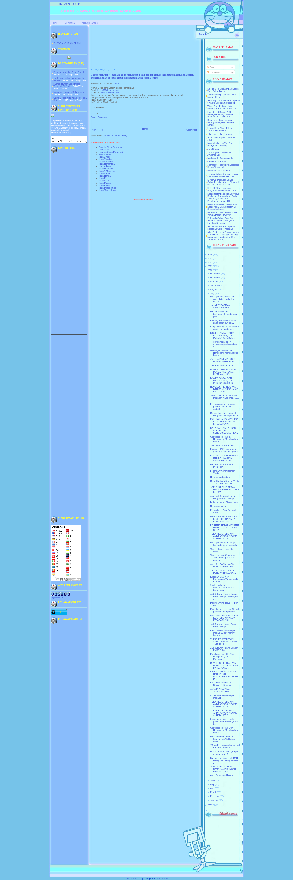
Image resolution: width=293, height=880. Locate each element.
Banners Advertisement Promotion (221, 465)
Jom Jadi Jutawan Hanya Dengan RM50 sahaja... (223, 497)
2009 (210, 805)
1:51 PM (115, 83)
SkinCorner (162, 879)
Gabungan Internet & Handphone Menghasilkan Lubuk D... (224, 439)
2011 (210, 266)
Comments (215, 72)
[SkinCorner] (221, 817)
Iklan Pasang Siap (107, 188)
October (214, 281)
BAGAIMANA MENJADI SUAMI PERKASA (221, 683)
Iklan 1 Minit (104, 157)
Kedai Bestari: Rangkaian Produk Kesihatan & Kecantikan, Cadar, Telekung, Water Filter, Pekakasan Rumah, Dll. (223, 197)
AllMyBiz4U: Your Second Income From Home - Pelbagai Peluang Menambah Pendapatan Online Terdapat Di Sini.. (223, 236)
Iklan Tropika (105, 159)
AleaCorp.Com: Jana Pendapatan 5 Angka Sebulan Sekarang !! (223, 101)
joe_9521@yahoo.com (108, 90)
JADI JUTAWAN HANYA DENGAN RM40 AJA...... (223, 565)
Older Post (191, 130)
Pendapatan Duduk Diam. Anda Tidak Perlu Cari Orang (222, 298)
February (214, 796)
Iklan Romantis (106, 168)
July (212, 293)
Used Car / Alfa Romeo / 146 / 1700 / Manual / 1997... (224, 482)
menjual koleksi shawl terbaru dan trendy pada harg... (224, 327)
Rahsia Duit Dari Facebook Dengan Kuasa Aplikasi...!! (224, 414)
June (212, 780)
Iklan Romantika (107, 164)
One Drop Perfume (216, 161)
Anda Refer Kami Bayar (221, 775)
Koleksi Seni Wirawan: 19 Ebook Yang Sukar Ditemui (223, 90)
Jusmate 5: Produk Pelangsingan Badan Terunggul (223, 166)
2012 (210, 262)
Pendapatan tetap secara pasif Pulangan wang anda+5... (222, 406)
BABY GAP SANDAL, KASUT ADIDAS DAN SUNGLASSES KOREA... (224, 430)
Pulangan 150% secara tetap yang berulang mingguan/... (224, 450)
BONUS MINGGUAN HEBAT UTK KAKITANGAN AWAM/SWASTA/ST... (224, 458)
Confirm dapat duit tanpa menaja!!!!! (222, 696)
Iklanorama (104, 173)
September (215, 285)
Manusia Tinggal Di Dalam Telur (68, 92)
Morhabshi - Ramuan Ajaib (220, 158)
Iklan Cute (104, 180)
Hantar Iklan (105, 166)
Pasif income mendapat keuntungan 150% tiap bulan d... (222, 739)
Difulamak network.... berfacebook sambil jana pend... (223, 314)
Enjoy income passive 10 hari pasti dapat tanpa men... (224, 610)
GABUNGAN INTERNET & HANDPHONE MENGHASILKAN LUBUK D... (224, 675)
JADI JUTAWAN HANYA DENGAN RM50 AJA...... (223, 571)
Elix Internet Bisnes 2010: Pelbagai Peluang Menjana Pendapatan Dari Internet (220, 114)
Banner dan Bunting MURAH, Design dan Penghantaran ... (224, 760)
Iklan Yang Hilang (107, 190)
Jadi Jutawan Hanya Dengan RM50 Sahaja (224, 649)
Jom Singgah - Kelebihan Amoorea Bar (219, 153)
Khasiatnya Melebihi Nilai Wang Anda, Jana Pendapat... (222, 656)
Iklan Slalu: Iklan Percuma (219, 134)
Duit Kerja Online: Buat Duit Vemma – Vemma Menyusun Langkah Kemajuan (221, 220)
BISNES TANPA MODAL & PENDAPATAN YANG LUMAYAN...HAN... (223, 371)
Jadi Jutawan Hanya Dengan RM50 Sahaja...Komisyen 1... (224, 596)
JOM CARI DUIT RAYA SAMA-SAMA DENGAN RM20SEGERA (223, 769)
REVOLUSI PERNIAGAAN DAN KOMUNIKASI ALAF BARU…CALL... (224, 389)
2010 (210, 270)
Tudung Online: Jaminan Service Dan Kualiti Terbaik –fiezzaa (223, 175)
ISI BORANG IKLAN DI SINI (67, 43)
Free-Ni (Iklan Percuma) (111, 147)
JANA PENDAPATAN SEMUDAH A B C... (221, 306)
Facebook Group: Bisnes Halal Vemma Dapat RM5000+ (222, 213)
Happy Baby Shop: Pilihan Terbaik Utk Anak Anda (219, 129)
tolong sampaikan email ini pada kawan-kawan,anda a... (224, 721)
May (212, 784)
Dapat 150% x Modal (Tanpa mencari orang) (224, 752)
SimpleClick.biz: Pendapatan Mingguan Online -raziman (221, 227)
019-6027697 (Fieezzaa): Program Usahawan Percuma (221, 189)
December (215, 273)
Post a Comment (99, 117)
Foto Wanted (105, 154)
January (214, 800)
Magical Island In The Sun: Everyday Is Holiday (220, 144)
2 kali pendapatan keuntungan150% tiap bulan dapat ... (222, 587)
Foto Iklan (104, 149)
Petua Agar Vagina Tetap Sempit (68, 72)
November (215, 277)
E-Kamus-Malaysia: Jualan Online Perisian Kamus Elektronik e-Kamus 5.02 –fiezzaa (223, 182)
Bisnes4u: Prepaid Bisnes (219, 170)
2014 (210, 254)
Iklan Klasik (104, 185)
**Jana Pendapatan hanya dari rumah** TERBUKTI (225, 746)
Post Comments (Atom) (115, 135)
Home (145, 129)
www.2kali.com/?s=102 (111, 92)
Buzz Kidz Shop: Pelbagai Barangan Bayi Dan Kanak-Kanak (220, 122)
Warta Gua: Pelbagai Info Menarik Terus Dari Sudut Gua (222, 107)
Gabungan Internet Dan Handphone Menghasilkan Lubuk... (224, 352)
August (213, 289)
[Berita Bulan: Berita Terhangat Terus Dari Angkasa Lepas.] (69, 58)
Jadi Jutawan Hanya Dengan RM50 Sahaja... (224, 625)
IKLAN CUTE (69, 4)
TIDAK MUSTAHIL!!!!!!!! (221, 365)
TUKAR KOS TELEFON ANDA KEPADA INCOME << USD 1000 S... (223, 536)
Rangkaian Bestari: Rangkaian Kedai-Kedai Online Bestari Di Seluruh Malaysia (222, 206)
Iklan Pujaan (105, 183)
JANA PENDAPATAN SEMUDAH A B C (220, 690)
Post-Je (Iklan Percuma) (111, 152)
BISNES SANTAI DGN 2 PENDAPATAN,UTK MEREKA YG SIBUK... (222, 335)
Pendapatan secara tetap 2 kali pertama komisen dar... (224, 543)
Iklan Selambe (106, 161)
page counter (57, 597)
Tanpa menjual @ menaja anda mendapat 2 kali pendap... (222, 557)
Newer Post (97, 130)
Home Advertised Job (220, 477)
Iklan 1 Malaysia (107, 171)
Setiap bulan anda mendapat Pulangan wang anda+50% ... (224, 397)
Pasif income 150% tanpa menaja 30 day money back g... (222, 632)
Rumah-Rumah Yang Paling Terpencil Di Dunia (66, 85)
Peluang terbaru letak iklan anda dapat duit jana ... (223, 321)
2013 (210, 258)
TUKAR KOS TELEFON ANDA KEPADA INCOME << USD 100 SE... (223, 641)
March (213, 792)
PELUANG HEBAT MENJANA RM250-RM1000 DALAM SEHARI (224, 527)
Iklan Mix (103, 178)
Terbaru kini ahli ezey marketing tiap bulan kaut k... (223, 344)
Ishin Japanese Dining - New (224, 502)
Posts (212, 67)
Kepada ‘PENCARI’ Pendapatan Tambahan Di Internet (224, 579)
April (212, 788)
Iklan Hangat (105, 176)
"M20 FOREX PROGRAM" (223, 445)
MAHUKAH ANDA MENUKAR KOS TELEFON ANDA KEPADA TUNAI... (224, 421)
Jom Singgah (213, 149)
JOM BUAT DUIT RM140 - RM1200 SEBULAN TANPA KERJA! (224, 489)
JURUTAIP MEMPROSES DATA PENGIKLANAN (222, 360)
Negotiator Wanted (219, 506)
